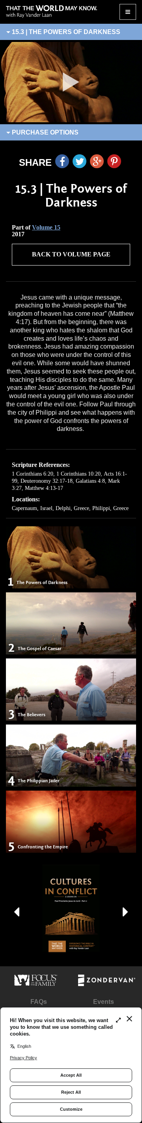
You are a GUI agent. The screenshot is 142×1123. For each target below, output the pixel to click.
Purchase (44, 132)
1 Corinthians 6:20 (32, 474)
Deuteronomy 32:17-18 (47, 481)
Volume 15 (46, 227)
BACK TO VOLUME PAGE (71, 254)
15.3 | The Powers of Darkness (65, 31)
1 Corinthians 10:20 (78, 474)
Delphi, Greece (72, 508)
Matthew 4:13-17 (44, 488)
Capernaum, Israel (32, 508)
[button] (16, 908)
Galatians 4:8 (90, 481)
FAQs (38, 1001)
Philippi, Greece (110, 508)
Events (103, 1001)
